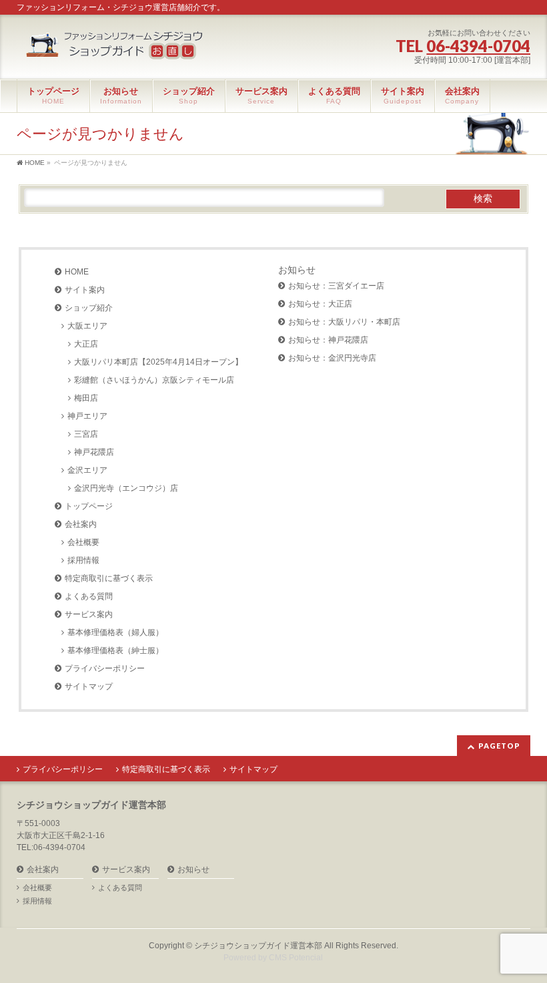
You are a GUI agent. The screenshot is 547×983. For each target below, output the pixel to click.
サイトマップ (89, 686)
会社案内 (81, 524)
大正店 (86, 344)
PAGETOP (499, 745)
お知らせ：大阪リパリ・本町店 (344, 322)
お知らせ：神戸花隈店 (328, 340)
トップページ (89, 506)
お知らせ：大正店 (320, 304)
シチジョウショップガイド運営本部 (258, 945)
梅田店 (86, 398)
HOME (77, 271)
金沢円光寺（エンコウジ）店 (126, 488)
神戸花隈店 (94, 452)
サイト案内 (85, 289)
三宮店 (86, 434)
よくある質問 (89, 596)
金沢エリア (87, 470)
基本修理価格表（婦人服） (115, 632)
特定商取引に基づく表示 (109, 578)
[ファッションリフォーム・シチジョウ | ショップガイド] (117, 46)
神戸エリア (87, 416)
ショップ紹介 (89, 308)
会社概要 (83, 542)
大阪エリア (87, 326)
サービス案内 (89, 614)
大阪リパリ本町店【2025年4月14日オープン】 (158, 362)
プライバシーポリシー (105, 668)
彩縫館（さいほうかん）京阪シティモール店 (154, 380)
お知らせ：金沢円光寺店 (332, 358)
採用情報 (83, 560)
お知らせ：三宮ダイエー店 (336, 285)
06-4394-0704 (478, 45)
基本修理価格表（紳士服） (115, 650)
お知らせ (297, 269)
